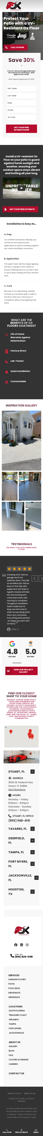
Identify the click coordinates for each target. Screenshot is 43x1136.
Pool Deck (14, 988)
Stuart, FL (16, 772)
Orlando (14, 1019)
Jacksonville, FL (20, 877)
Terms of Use (29, 1093)
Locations (16, 1006)
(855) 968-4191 (19, 820)
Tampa (12, 1023)
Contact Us (16, 1073)
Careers (13, 1064)
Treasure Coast (18, 1015)
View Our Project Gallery (23, 670)
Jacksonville (16, 1032)
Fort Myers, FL (18, 863)
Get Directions (16, 789)
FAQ (11, 1055)
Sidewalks (14, 997)
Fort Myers (15, 1028)
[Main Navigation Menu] (37, 6)
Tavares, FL (17, 829)
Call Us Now (17, 47)
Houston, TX (16, 891)
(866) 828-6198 (24, 957)
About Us (14, 1042)
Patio (11, 983)
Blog (11, 1050)
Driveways (14, 992)
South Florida (17, 1010)
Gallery (13, 1046)
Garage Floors (17, 979)
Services (13, 975)
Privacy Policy (14, 1093)
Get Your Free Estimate (22, 209)
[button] (32, 737)
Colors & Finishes (19, 1059)
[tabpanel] (21, 471)
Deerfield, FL (16, 840)
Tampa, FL (16, 852)
